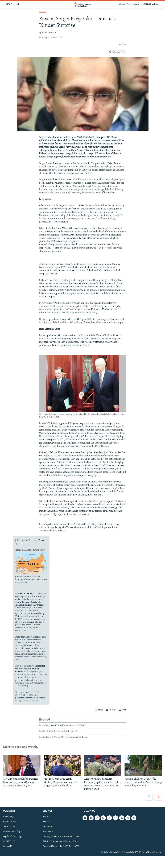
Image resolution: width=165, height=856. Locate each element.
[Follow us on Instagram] (97, 817)
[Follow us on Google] (103, 817)
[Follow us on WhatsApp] (127, 817)
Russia (42, 13)
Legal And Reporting (12, 836)
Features (46, 822)
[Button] (122, 45)
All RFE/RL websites (150, 4)
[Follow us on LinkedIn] (121, 817)
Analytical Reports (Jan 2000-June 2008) (61, 846)
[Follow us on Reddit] (91, 817)
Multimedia (48, 831)
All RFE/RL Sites (10, 841)
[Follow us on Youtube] (84, 817)
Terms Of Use (9, 827)
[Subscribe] (133, 817)
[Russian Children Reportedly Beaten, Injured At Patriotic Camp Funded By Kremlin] (143, 765)
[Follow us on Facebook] (115, 817)
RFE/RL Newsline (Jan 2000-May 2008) (60, 841)
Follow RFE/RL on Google (128, 4)
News (45, 817)
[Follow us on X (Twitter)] (109, 817)
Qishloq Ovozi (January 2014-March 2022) (61, 836)
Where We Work (10, 822)
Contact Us (8, 846)
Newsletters (48, 827)
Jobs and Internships (12, 831)
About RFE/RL (9, 817)
